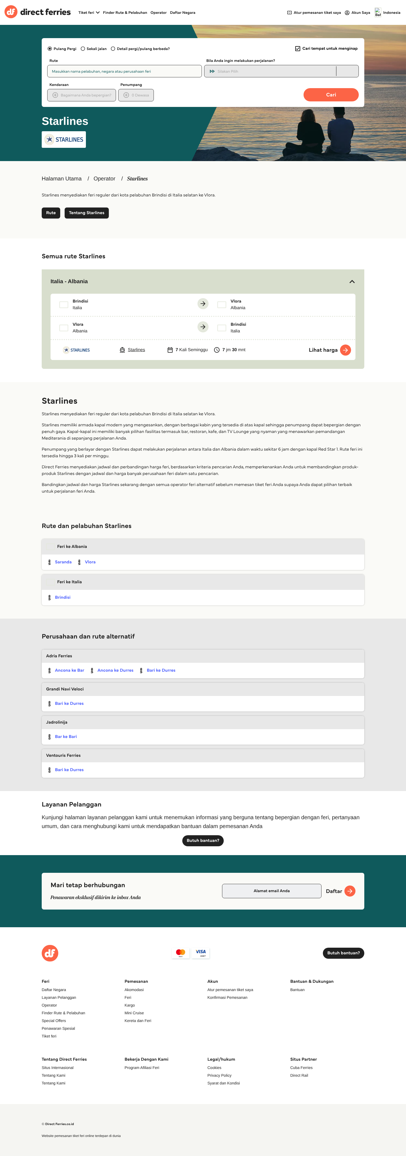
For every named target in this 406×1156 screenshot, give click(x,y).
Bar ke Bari (66, 736)
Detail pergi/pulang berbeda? (143, 48)
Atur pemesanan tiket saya (230, 989)
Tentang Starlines (86, 213)
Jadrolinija (56, 722)
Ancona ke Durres (115, 670)
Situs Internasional (57, 1067)
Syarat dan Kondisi (223, 1083)
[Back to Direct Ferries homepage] (37, 12)
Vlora (90, 562)
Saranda (63, 562)
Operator (159, 12)
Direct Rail (299, 1075)
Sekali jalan (97, 48)
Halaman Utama (62, 179)
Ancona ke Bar (69, 670)
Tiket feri (49, 1036)
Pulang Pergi (65, 48)
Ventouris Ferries (63, 755)
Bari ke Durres (161, 670)
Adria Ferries (59, 656)
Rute (51, 213)
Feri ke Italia (69, 582)
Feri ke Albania (72, 546)
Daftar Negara (183, 12)
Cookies (214, 1067)
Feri (128, 997)
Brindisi (62, 597)
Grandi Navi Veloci (65, 689)
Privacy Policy (219, 1075)
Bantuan (297, 989)
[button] (203, 281)
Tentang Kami (53, 1075)
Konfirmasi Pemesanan (227, 997)
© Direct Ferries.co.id (58, 1124)
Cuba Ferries (301, 1067)
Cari (331, 95)
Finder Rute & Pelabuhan (125, 12)
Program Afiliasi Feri (142, 1067)
